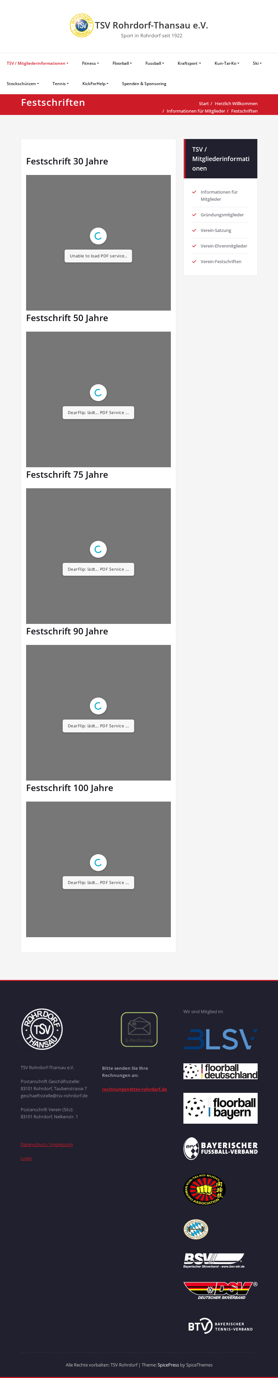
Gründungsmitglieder (222, 215)
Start (204, 103)
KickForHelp (93, 83)
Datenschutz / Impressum (47, 1144)
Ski (256, 63)
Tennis (59, 83)
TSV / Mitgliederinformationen (36, 63)
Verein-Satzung (216, 230)
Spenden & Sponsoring (144, 83)
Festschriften (244, 111)
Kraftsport (188, 63)
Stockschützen (21, 83)
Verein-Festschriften (221, 261)
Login (26, 1158)
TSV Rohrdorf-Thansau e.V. (151, 25)
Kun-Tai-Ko (225, 63)
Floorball (121, 63)
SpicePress (168, 1365)
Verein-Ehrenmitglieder (224, 246)
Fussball (153, 63)
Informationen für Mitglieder (196, 111)
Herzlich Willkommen (236, 103)
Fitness (89, 63)
